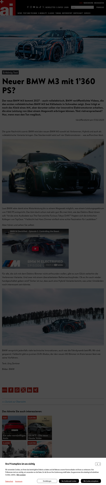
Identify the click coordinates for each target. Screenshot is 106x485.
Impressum (18, 481)
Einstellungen (47, 481)
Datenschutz (9, 481)
